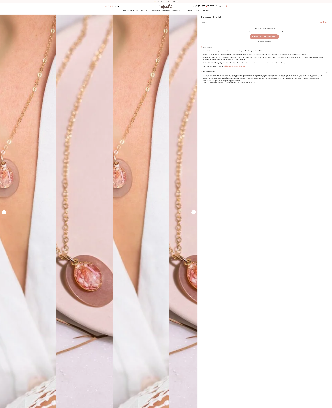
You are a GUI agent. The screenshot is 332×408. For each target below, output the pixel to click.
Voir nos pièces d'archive (264, 41)
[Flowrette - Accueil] (166, 6)
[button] (205, 6)
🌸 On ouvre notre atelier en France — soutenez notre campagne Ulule (166, 1)
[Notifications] (220, 6)
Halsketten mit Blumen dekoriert (234, 66)
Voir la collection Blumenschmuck (264, 36)
